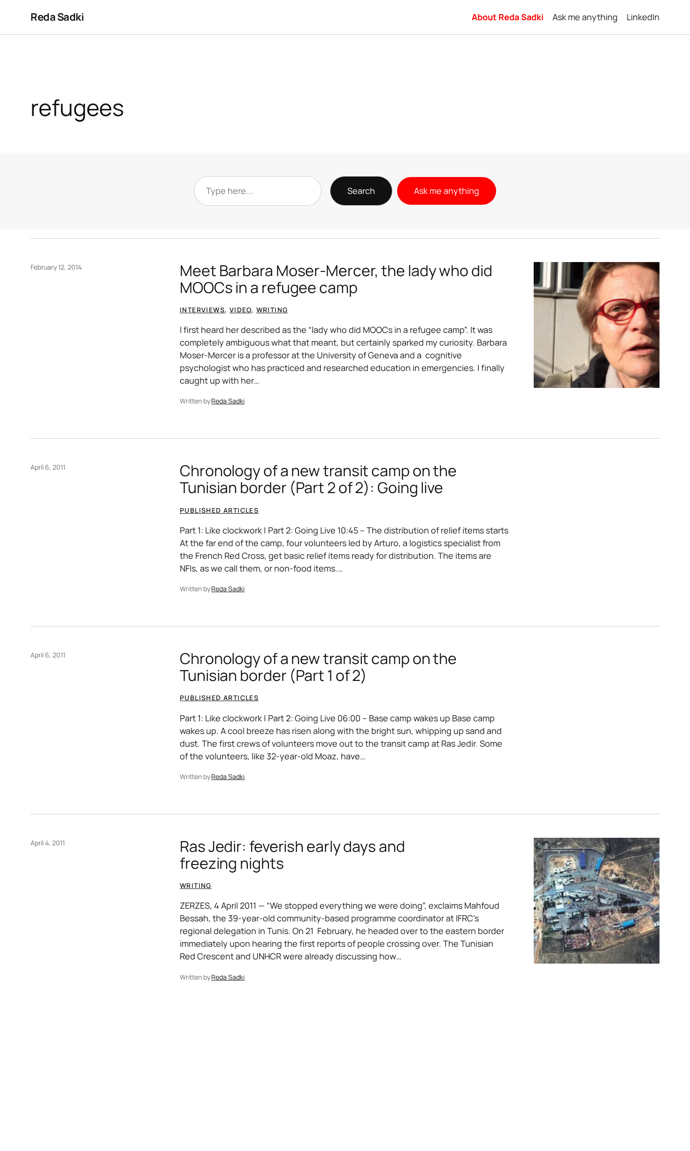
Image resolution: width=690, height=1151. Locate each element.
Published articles (219, 510)
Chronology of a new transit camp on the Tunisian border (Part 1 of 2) (318, 667)
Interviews (202, 309)
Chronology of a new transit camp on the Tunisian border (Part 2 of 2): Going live (318, 479)
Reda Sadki (57, 17)
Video (241, 309)
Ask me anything (446, 190)
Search (361, 190)
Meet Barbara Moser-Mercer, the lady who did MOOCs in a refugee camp (336, 279)
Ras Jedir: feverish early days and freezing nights (292, 855)
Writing (272, 309)
